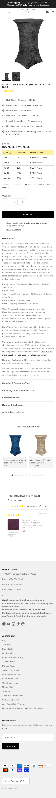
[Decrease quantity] (5, 202)
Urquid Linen (12, 788)
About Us (6, 645)
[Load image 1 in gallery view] (28, 42)
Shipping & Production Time (16, 383)
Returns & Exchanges (13, 405)
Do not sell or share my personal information (22, 708)
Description (8, 238)
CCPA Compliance (10, 700)
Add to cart (28, 214)
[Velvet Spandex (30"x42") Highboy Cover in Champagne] (41, 445)
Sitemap (6, 691)
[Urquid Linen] (28, 11)
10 (38, 475)
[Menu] (3, 11)
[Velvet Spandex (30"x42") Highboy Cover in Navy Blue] (15, 445)
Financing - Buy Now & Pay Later (18, 390)
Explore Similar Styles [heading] (28, 426)
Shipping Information (11, 670)
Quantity (6, 196)
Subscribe (10, 746)
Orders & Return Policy (12, 657)
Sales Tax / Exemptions (12, 695)
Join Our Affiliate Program (14, 704)
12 (44, 475)
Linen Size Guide (10, 678)
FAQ (4, 640)
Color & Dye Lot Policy (13, 412)
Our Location (8, 653)
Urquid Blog (7, 687)
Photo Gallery (8, 649)
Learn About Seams (11, 674)
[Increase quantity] (22, 202)
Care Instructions (10, 397)
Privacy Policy (8, 666)
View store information (13, 229)
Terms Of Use (8, 662)
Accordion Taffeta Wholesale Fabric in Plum (13, 534)
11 (41, 475)
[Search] (9, 11)
